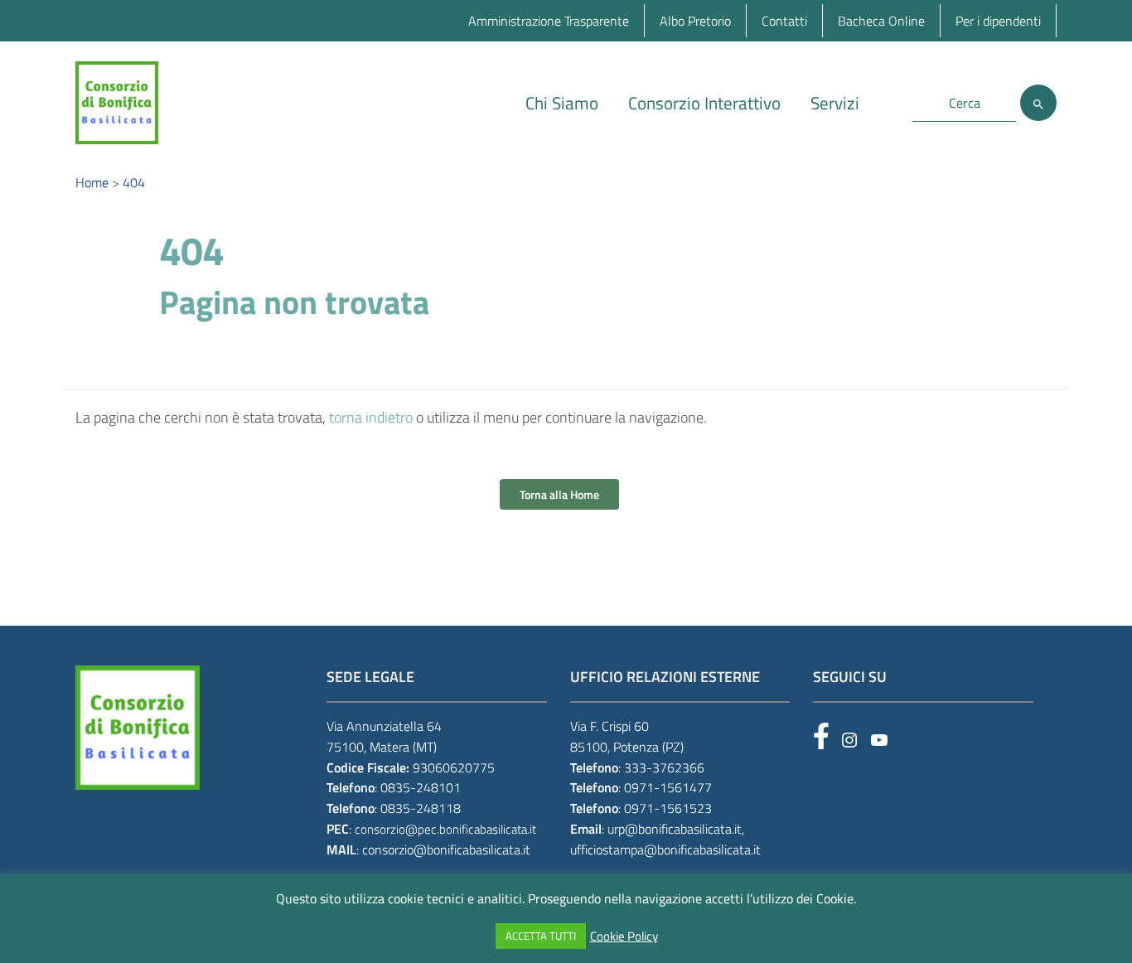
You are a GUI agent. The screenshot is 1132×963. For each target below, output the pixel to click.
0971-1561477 (668, 787)
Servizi (834, 103)
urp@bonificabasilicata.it (674, 829)
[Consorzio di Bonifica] (116, 101)
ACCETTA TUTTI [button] (541, 935)
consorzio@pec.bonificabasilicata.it (445, 829)
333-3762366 (664, 767)
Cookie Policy (624, 936)
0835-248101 (420, 787)
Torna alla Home (559, 494)
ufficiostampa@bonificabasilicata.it (665, 849)
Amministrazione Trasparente (548, 21)
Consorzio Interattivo (704, 103)
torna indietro (371, 417)
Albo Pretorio (695, 21)
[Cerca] (1038, 103)
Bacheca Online (881, 21)
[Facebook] (821, 736)
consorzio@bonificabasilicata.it (446, 849)
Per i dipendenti (998, 21)
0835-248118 (420, 808)
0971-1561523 (668, 808)
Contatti (784, 21)
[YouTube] (879, 740)
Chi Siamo (561, 103)
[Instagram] (849, 740)
